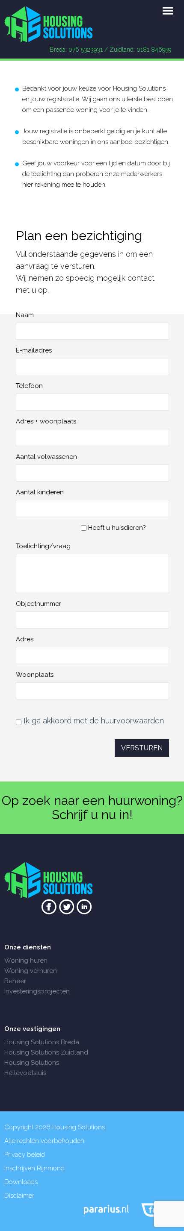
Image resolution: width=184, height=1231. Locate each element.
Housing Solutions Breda (41, 1042)
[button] (168, 11)
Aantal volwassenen (46, 457)
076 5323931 (85, 49)
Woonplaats (34, 675)
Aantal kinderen (40, 492)
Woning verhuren (30, 971)
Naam (25, 315)
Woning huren (25, 960)
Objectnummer (38, 604)
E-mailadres (34, 350)
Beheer (15, 981)
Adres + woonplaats (46, 421)
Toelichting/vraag (43, 546)
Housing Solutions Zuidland (46, 1052)
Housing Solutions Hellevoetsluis (31, 1068)
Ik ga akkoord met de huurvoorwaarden (94, 720)
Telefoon (29, 386)
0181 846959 (154, 49)
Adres (24, 639)
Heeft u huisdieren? (116, 528)
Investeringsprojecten (37, 991)
